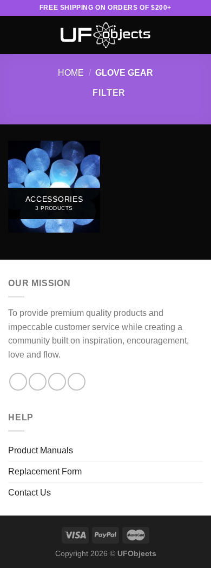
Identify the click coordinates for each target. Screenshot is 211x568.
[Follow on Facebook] (18, 382)
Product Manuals (40, 450)
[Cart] (197, 35)
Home (71, 72)
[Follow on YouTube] (76, 382)
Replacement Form (45, 471)
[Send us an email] (57, 382)
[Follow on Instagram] (38, 382)
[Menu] (14, 35)
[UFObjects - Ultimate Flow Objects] (105, 35)
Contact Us (29, 492)
